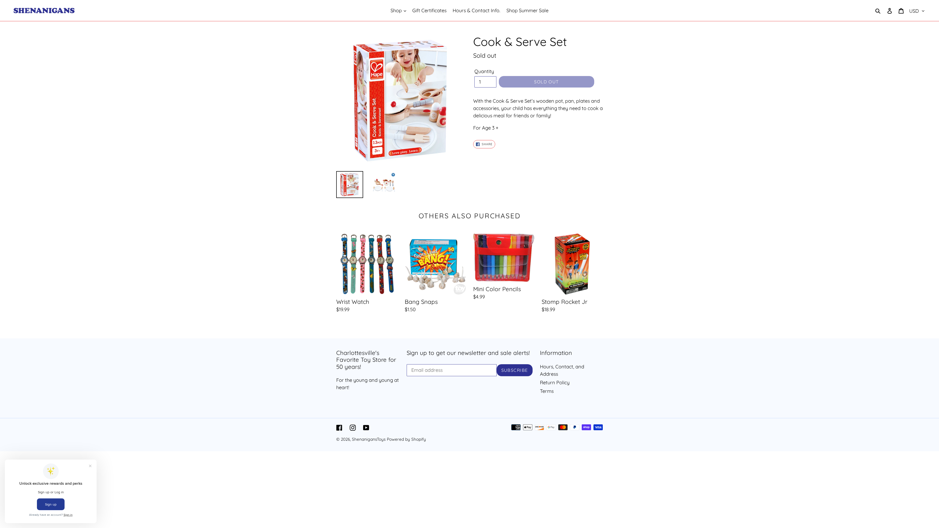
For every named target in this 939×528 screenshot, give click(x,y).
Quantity (484, 71)
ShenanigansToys (369, 439)
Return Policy (555, 382)
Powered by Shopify (406, 439)
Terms (547, 391)
